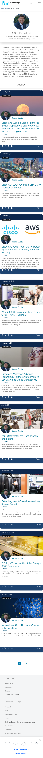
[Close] (40, 740)
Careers (7, 691)
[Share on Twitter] (6, 147)
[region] (21, 747)
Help (6, 711)
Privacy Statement (20, 749)
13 (38, 403)
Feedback (8, 707)
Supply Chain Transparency (13, 733)
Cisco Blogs (15, 3)
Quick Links (9, 678)
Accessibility (9, 726)
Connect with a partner (12, 695)
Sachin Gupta (17, 118)
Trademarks (8, 729)
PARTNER (5, 157)
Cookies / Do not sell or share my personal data (20, 722)
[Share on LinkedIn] (3, 147)
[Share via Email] (12, 147)
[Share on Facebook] (9, 147)
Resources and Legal (13, 702)
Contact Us (8, 687)
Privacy (7, 718)
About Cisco (9, 683)
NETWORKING (6, 95)
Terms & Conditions (11, 714)
